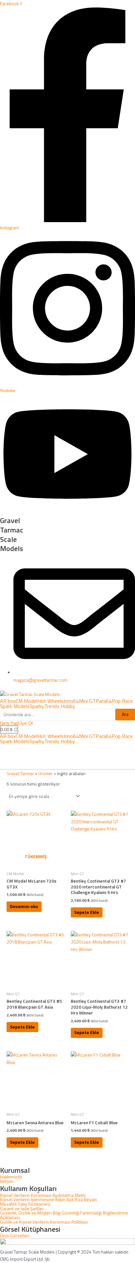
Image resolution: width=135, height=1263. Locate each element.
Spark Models (14, 706)
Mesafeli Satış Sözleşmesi (25, 1204)
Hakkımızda (11, 1177)
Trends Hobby (59, 706)
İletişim (6, 1181)
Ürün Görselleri (14, 1236)
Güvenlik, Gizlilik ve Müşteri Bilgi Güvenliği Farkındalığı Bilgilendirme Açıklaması (64, 1215)
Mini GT (87, 700)
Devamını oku (24, 906)
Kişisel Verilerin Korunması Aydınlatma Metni (43, 1195)
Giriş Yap (9, 723)
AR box (8, 700)
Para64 (104, 700)
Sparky (36, 706)
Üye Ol (25, 723)
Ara (125, 714)
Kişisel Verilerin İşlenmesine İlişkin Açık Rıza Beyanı (48, 1200)
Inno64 (71, 700)
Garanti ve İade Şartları (22, 1209)
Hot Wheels (50, 700)
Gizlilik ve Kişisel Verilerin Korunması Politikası (44, 1222)
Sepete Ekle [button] (86, 912)
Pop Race (122, 700)
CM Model (26, 700)
